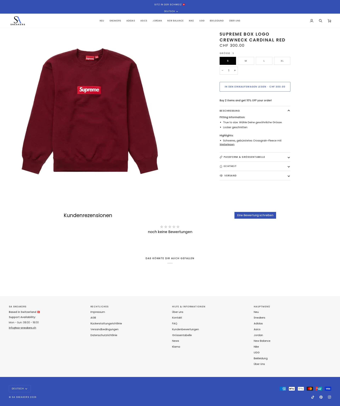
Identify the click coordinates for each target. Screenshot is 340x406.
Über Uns (259, 364)
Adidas (258, 323)
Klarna (176, 346)
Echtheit (230, 166)
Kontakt (177, 317)
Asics (257, 329)
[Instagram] (329, 397)
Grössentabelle (182, 335)
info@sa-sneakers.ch (22, 328)
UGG (257, 352)
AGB (93, 317)
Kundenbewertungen (185, 329)
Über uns (177, 312)
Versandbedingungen (104, 329)
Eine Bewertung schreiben (255, 215)
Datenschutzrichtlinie (103, 335)
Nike (256, 346)
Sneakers (259, 317)
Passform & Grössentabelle (244, 157)
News (175, 341)
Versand (230, 175)
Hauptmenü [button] (262, 306)
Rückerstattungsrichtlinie (106, 323)
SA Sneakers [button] (17, 306)
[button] (131, 21)
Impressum (97, 312)
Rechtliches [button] (99, 306)
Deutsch (169, 11)
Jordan (258, 335)
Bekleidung (261, 358)
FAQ (174, 323)
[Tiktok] (312, 397)
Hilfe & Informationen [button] (188, 306)
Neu (256, 312)
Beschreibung (230, 110)
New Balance (262, 341)
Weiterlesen (227, 144)
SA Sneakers (20, 397)
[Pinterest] (321, 397)
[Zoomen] (15, 186)
